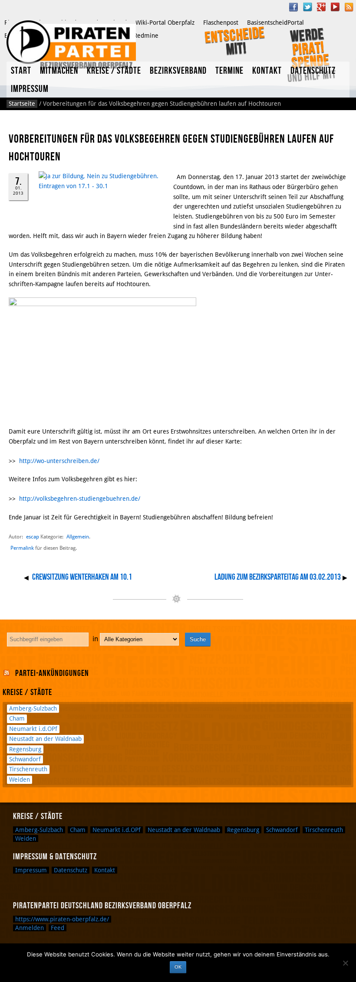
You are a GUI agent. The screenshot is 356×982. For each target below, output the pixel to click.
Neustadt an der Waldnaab (45, 738)
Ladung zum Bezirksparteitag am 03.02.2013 (277, 577)
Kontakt (267, 70)
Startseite (22, 103)
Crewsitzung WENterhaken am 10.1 (82, 577)
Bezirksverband (178, 70)
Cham (17, 718)
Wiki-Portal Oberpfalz (164, 22)
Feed (57, 927)
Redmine (146, 35)
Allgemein (77, 536)
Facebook (293, 7)
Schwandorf (25, 759)
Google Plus (321, 7)
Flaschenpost (220, 22)
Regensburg (25, 749)
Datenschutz (313, 70)
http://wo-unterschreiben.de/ (59, 460)
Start (21, 70)
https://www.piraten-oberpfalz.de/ (62, 919)
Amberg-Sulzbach (33, 708)
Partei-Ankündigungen (52, 673)
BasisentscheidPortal (275, 22)
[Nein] (345, 963)
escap (32, 536)
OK (178, 966)
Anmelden (29, 927)
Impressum (30, 89)
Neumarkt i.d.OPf (33, 728)
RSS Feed (349, 7)
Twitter (307, 7)
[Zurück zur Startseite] (71, 44)
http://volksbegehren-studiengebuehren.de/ (79, 498)
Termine (229, 70)
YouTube (335, 7)
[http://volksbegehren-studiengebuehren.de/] (174, 176)
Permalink (22, 548)
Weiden (19, 779)
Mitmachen (59, 70)
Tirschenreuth (28, 769)
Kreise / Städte (114, 70)
